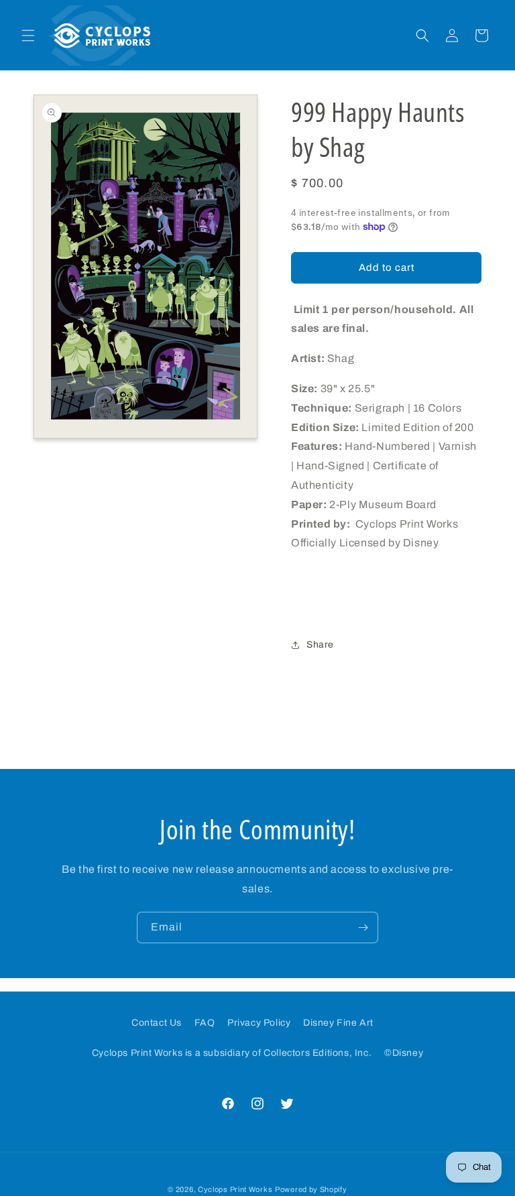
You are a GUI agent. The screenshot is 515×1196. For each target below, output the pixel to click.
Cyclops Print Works (235, 1189)
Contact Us (156, 1023)
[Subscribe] (363, 927)
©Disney (403, 1053)
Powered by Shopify (311, 1189)
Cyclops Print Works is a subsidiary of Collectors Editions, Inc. (231, 1053)
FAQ (204, 1023)
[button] (28, 35)
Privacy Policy (258, 1023)
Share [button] (320, 645)
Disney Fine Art (338, 1023)
